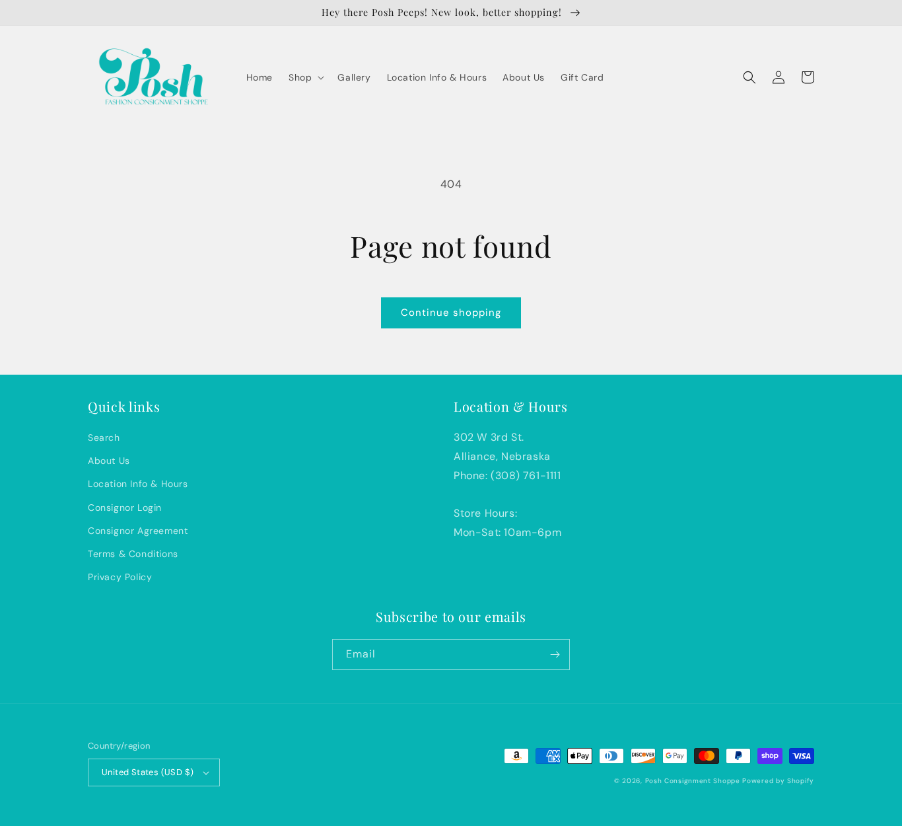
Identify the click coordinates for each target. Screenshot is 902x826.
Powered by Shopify (778, 780)
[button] (305, 77)
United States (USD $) (147, 772)
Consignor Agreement (138, 531)
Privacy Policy (120, 577)
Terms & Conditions (133, 554)
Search (104, 437)
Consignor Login (125, 507)
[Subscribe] (554, 654)
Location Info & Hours (138, 484)
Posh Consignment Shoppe (692, 780)
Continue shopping (451, 312)
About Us (109, 461)
